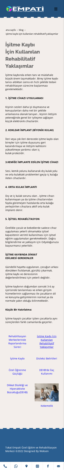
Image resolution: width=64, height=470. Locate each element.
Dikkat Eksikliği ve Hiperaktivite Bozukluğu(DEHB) (17, 388)
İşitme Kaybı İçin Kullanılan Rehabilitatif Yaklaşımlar (47, 342)
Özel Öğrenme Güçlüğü (17, 371)
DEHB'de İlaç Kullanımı (46, 371)
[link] (5, 466)
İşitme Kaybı (17, 358)
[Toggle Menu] (56, 9)
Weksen (44, 451)
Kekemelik (47, 405)
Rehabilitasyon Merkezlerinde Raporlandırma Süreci (17, 342)
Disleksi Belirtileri (46, 358)
